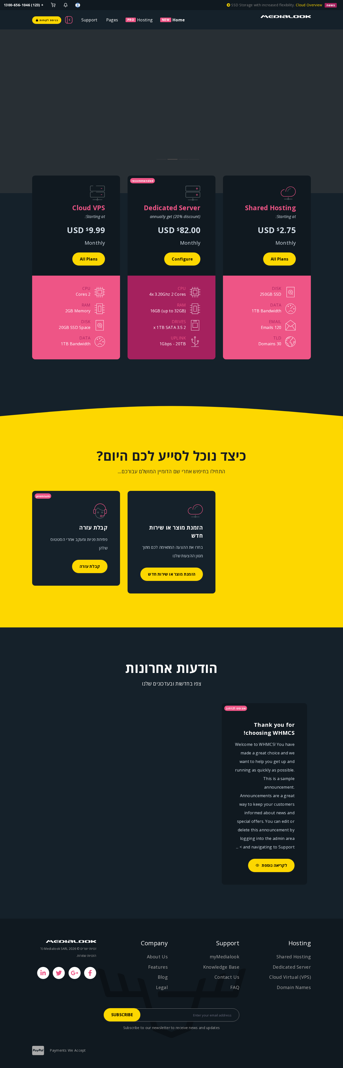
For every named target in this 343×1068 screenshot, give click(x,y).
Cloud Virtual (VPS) (290, 977)
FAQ (234, 987)
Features (158, 967)
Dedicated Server (292, 967)
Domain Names (294, 987)
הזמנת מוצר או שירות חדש (171, 574)
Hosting (145, 20)
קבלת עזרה (90, 566)
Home (179, 20)
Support (89, 20)
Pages (112, 20)
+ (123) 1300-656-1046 (23, 5)
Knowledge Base (221, 967)
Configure (182, 259)
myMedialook (224, 957)
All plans (279, 259)
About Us (157, 957)
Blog (163, 977)
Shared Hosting (293, 957)
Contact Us (226, 977)
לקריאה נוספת (273, 865)
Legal (162, 987)
